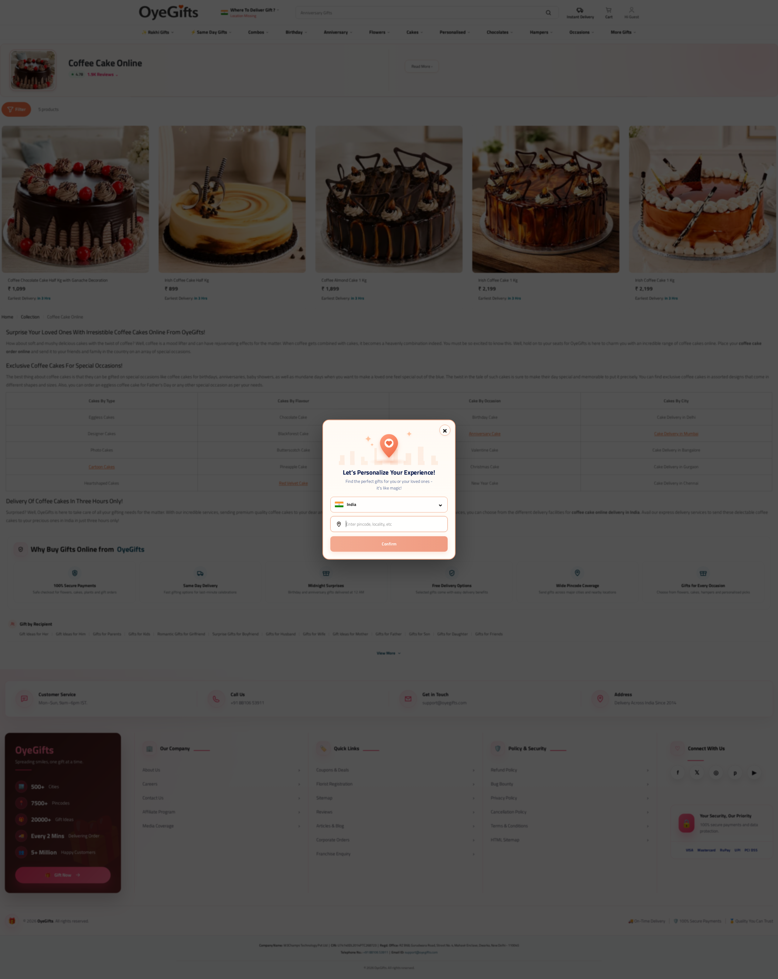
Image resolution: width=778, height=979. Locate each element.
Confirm (389, 544)
